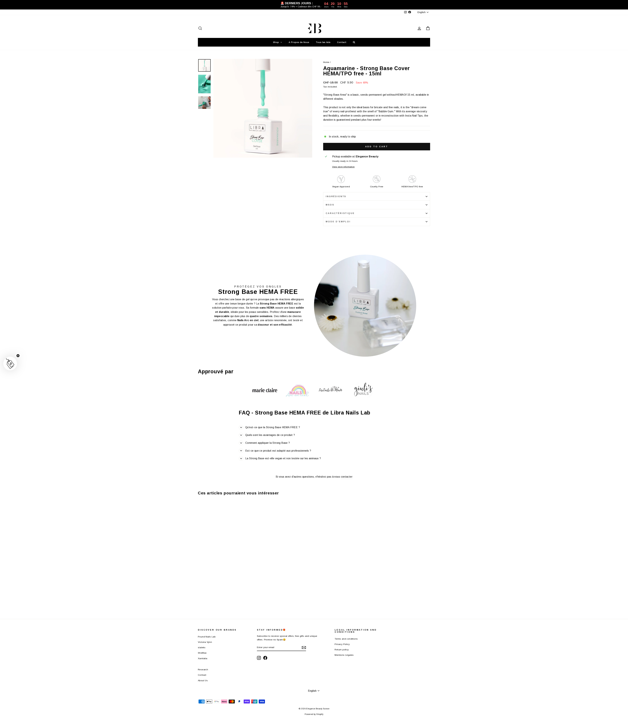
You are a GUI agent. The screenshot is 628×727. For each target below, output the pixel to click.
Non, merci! (335, 401)
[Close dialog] (373, 322)
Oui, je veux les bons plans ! (335, 386)
